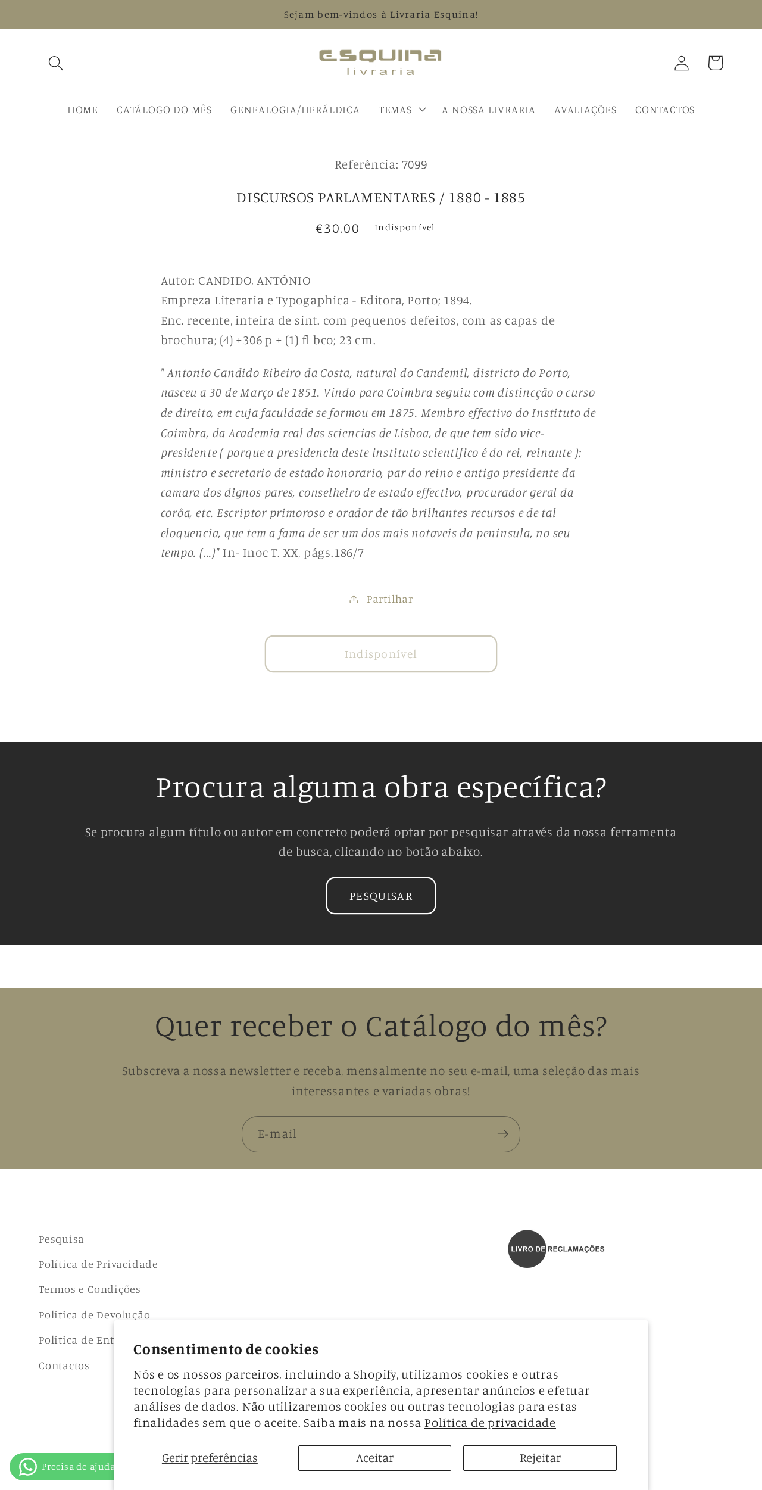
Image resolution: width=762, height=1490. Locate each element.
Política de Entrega (88, 1339)
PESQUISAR (381, 896)
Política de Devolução (94, 1314)
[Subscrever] (503, 1134)
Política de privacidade (490, 1422)
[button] (56, 63)
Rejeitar (540, 1457)
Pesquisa (62, 1238)
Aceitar (375, 1457)
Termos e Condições (90, 1288)
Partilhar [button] (390, 598)
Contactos (64, 1364)
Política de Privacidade (98, 1263)
